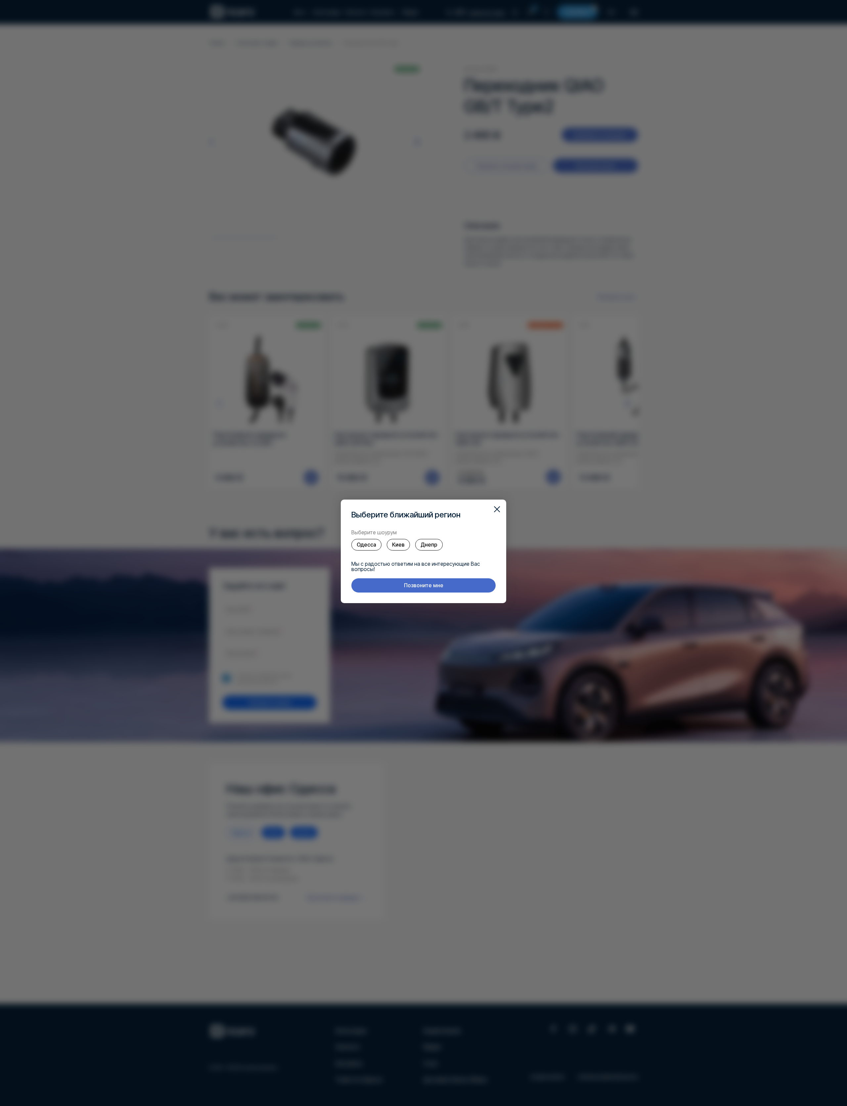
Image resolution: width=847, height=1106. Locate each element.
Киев (398, 544)
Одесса (366, 544)
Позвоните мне (423, 585)
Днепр (429, 544)
